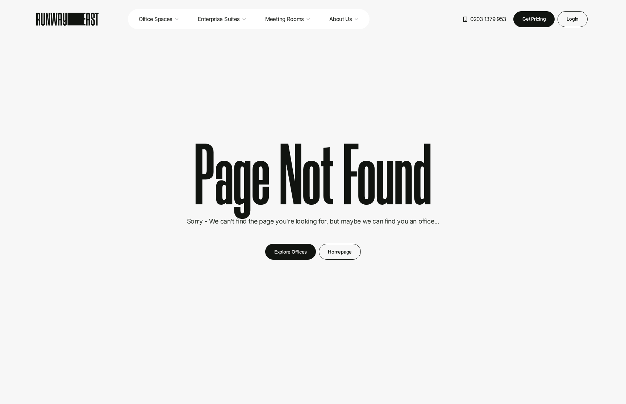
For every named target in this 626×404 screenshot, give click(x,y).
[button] (159, 19)
